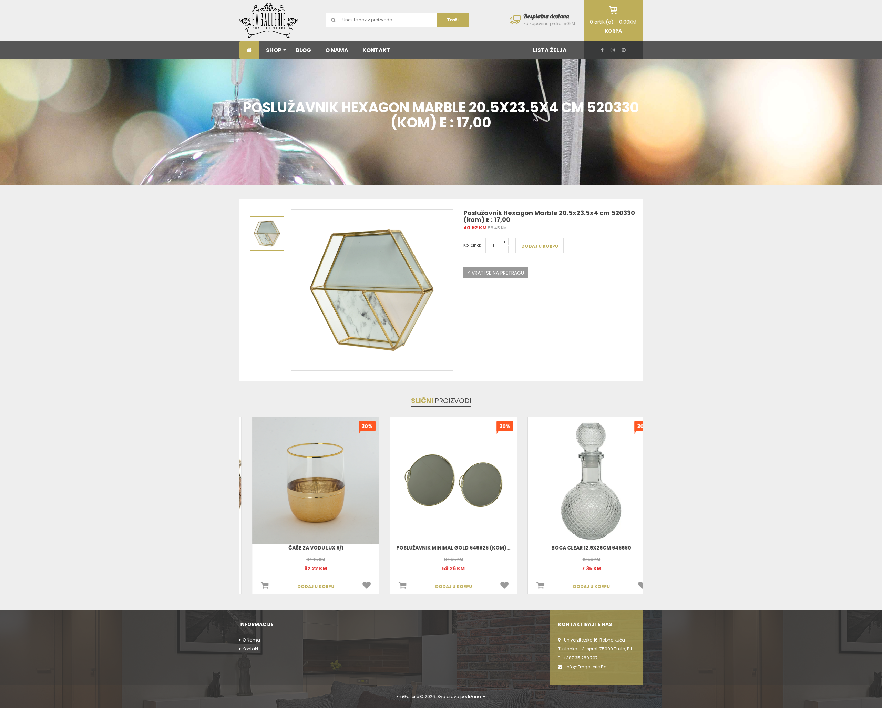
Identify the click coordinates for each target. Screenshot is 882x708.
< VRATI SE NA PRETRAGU (496, 272)
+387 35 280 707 (580, 658)
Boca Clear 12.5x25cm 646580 (579, 547)
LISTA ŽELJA (550, 50)
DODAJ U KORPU (539, 246)
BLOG (303, 50)
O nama (251, 640)
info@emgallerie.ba (586, 667)
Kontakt (250, 649)
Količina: (472, 245)
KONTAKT (376, 50)
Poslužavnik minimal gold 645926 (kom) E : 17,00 (449, 547)
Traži (453, 20)
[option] (372, 290)
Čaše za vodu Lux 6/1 (303, 547)
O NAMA (336, 50)
